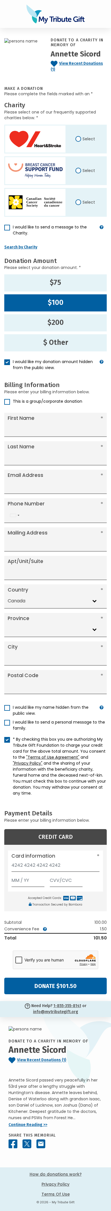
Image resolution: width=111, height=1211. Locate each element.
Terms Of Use (56, 1194)
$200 (56, 322)
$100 (55, 302)
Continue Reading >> (28, 1124)
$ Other (55, 342)
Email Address (25, 475)
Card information (33, 855)
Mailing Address (28, 532)
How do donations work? (56, 1174)
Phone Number (26, 503)
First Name (21, 418)
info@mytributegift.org (55, 1011)
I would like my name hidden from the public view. (51, 710)
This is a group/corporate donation (47, 401)
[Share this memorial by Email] (40, 1143)
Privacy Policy (55, 1184)
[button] (101, 232)
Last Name (21, 446)
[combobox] (14, 515)
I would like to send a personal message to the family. (59, 725)
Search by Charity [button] (20, 247)
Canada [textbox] (16, 601)
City (13, 646)
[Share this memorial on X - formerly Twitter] (26, 1143)
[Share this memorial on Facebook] (13, 1143)
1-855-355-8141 (67, 1005)
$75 (55, 282)
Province (18, 618)
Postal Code (23, 675)
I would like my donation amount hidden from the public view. (53, 364)
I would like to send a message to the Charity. (50, 230)
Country (18, 589)
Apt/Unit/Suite (25, 561)
